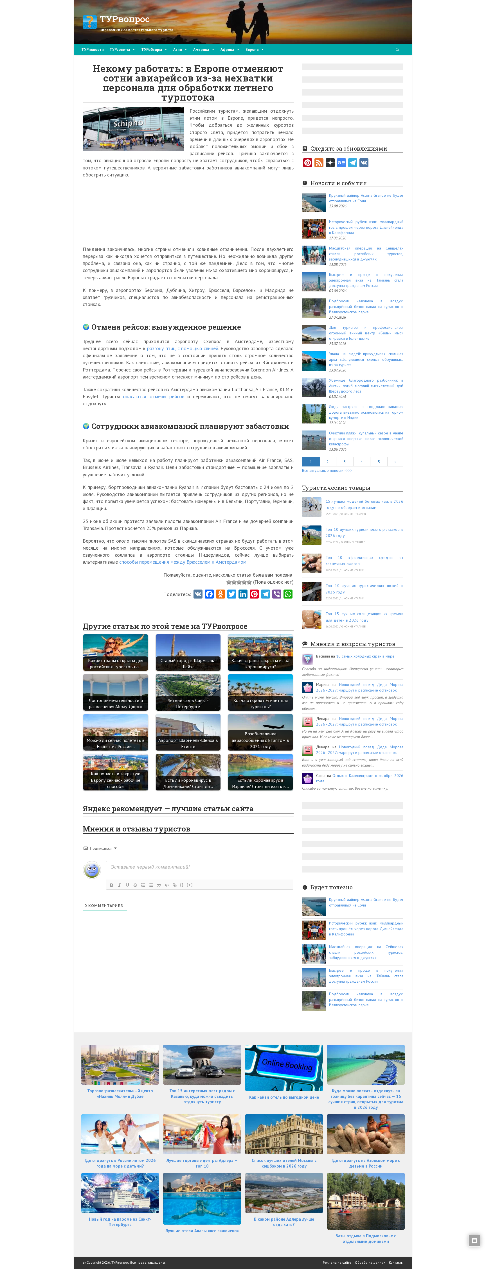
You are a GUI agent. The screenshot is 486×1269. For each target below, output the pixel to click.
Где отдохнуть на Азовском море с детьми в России (366, 1163)
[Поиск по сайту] (397, 50)
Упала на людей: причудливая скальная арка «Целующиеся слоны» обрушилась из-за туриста (366, 359)
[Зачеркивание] (135, 885)
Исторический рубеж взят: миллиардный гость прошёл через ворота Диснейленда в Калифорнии (366, 227)
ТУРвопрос (125, 19)
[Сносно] (239, 582)
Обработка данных (370, 1262)
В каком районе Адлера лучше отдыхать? (284, 1221)
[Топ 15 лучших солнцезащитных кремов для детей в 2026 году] (311, 619)
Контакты (396, 1262)
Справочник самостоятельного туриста (136, 30)
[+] (190, 885)
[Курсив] (119, 885)
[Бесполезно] (228, 582)
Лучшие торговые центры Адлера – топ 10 (201, 1163)
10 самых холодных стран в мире (365, 656)
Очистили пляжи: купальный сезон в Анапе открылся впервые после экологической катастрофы (366, 438)
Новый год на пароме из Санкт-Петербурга (120, 1221)
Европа (252, 49)
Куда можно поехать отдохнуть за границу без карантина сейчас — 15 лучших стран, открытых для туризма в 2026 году (365, 1099)
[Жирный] (112, 885)
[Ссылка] (175, 885)
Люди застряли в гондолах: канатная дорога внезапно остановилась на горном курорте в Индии (366, 412)
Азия (177, 49)
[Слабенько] (234, 582)
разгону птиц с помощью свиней (183, 348)
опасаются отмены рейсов (153, 396)
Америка (201, 49)
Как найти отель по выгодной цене (284, 1097)
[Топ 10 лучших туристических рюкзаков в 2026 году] (311, 535)
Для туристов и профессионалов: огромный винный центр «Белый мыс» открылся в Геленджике (366, 333)
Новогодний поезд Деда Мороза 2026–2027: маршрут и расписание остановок (359, 687)
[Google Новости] (341, 163)
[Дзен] (330, 163)
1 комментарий (352, 570)
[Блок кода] (167, 885)
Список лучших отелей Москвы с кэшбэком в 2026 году (284, 1163)
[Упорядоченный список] (143, 885)
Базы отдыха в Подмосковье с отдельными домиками (366, 1238)
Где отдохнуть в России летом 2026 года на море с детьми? (120, 1163)
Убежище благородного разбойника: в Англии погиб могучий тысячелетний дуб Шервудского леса (366, 386)
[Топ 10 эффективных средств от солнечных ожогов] (311, 563)
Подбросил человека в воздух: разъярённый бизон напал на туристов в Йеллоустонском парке (366, 306)
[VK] (198, 595)
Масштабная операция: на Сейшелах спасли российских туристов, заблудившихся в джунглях (366, 254)
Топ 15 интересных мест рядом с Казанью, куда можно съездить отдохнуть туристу (202, 1096)
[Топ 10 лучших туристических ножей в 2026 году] (311, 591)
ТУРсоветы (119, 49)
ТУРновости (92, 49)
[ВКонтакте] (364, 163)
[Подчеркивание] (127, 885)
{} (182, 885)
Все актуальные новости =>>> (327, 470)
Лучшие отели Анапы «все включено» (202, 1230)
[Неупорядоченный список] (151, 885)
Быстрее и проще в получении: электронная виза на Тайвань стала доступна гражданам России (366, 280)
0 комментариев (353, 514)
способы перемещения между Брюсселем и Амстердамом (182, 562)
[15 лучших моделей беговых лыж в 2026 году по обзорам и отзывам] (311, 507)
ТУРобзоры (151, 49)
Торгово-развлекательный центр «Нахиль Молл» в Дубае (120, 1093)
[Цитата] (159, 885)
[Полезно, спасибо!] (249, 582)
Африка (227, 49)
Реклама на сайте (337, 1262)
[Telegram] (352, 163)
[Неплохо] (244, 582)
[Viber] (276, 595)
